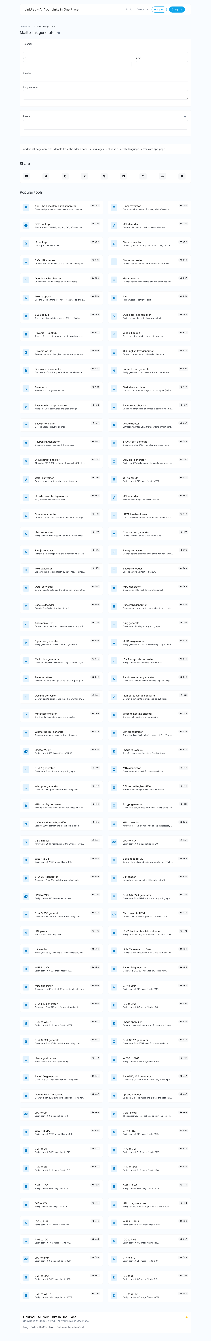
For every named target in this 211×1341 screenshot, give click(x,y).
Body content (30, 87)
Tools (129, 9)
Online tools (25, 26)
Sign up (178, 9)
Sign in (160, 9)
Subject (27, 73)
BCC (138, 58)
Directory (142, 9)
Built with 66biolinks (42, 1327)
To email (27, 44)
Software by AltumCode (71, 1327)
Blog (25, 1327)
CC (24, 58)
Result (26, 116)
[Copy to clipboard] (184, 117)
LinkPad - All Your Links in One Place (52, 9)
